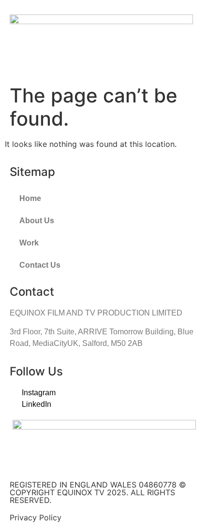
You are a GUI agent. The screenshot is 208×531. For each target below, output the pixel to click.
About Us (36, 220)
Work (29, 243)
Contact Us (39, 265)
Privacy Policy (35, 517)
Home (30, 198)
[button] (191, 37)
